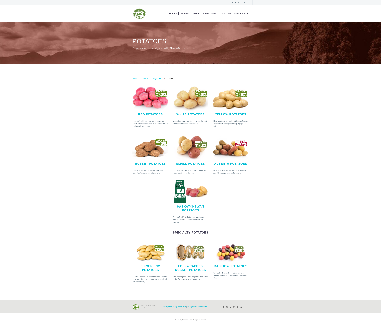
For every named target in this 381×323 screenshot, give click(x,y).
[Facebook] (232, 2)
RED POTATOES (150, 114)
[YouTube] (247, 2)
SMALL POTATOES (190, 163)
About (196, 13)
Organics (184, 13)
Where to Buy (209, 13)
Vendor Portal (241, 13)
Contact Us (225, 13)
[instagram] (234, 307)
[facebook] (223, 307)
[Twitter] (238, 2)
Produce (173, 13)
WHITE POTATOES (190, 114)
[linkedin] (230, 307)
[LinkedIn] (235, 2)
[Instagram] (241, 2)
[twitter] (227, 307)
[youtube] (241, 307)
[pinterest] (238, 307)
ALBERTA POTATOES (230, 163)
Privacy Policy (191, 307)
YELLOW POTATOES (230, 114)
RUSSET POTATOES (150, 163)
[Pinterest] (244, 2)
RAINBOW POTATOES (230, 266)
